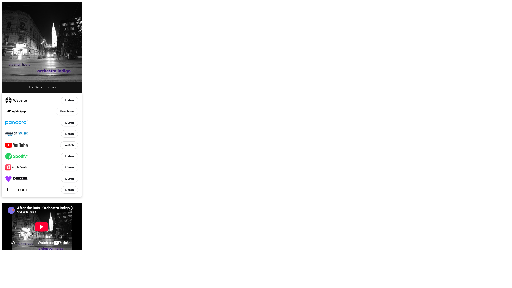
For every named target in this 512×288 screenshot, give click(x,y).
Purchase (67, 111)
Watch (69, 145)
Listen (69, 100)
